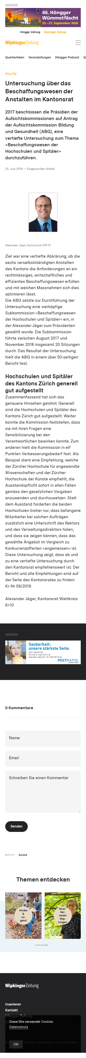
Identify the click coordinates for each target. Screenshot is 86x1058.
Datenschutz (18, 1027)
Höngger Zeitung (30, 32)
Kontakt (11, 1010)
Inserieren (13, 1004)
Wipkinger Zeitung (55, 32)
